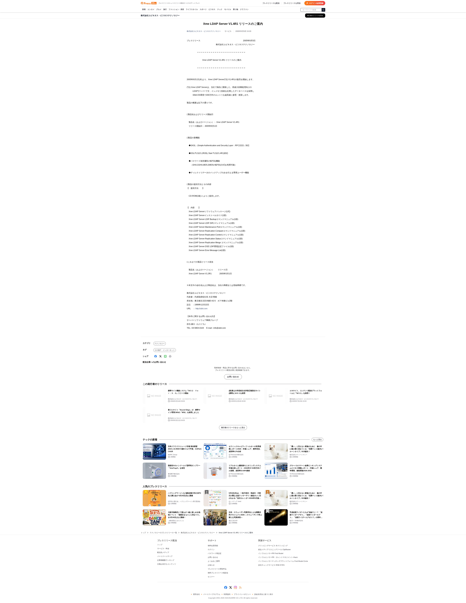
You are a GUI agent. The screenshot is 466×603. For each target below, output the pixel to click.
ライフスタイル (192, 9)
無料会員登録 (213, 546)
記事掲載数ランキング (165, 560)
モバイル (227, 9)
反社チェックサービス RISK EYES (271, 565)
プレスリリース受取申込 (217, 569)
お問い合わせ (233, 377)
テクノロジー (159, 344)
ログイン (211, 549)
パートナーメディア (165, 556)
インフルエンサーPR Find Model (270, 553)
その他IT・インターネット (164, 350)
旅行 (165, 9)
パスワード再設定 (214, 553)
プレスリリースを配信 (270, 3)
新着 (144, 9)
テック (219, 9)
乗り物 (235, 9)
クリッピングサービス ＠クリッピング (273, 546)
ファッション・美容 (176, 9)
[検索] (323, 10)
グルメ (158, 9)
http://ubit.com (201, 309)
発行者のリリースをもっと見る (233, 427)
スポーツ (203, 9)
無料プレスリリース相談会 (218, 573)
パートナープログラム (211, 594)
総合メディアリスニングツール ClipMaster (274, 549)
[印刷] (170, 356)
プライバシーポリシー (242, 594)
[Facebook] (155, 356)
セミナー (211, 577)
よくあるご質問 (214, 561)
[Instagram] (235, 587)
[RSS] (240, 587)
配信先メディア (163, 552)
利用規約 (227, 594)
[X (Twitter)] (160, 356)
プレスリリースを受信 (291, 3)
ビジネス (211, 9)
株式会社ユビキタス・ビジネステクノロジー (204, 31)
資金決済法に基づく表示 (263, 594)
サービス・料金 (163, 548)
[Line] (165, 356)
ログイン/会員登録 (316, 3)
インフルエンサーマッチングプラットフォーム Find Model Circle (283, 561)
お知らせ (211, 565)
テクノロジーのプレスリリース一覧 (163, 533)
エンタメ (151, 9)
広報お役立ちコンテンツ (166, 564)
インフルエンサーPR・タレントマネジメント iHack (278, 557)
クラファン (244, 9)
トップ (143, 533)
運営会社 (196, 594)
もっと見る (317, 440)
